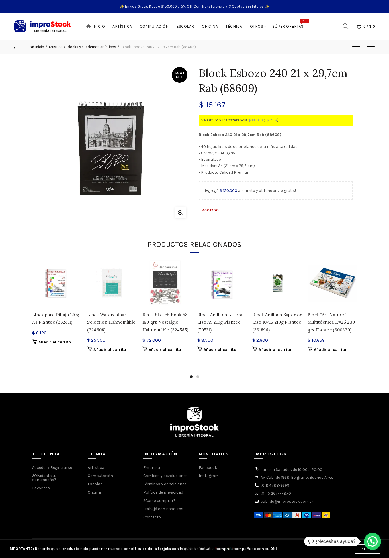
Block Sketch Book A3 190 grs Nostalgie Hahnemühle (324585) (165, 322)
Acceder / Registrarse (52, 467)
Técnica (234, 26)
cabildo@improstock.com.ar (287, 501)
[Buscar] (345, 26)
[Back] (18, 47)
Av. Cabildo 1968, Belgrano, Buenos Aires (297, 477)
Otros (256, 26)
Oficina (210, 26)
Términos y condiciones (165, 484)
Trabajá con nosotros (163, 508)
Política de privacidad (163, 492)
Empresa (151, 467)
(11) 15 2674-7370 (276, 493)
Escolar (185, 26)
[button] (372, 541)
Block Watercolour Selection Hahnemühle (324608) (111, 322)
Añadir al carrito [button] (54, 342)
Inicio (98, 26)
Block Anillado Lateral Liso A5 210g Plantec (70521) (220, 322)
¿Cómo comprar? (159, 500)
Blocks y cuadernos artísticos (91, 47)
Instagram (209, 475)
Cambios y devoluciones (165, 475)
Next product (371, 47)
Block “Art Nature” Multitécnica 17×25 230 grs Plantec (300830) (331, 322)
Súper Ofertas (289, 24)
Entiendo (367, 549)
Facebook (208, 467)
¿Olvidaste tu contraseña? (44, 477)
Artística (122, 26)
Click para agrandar (180, 212)
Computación (154, 26)
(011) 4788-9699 (275, 485)
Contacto (152, 517)
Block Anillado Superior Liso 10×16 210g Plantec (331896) (277, 322)
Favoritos (41, 488)
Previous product (356, 47)
